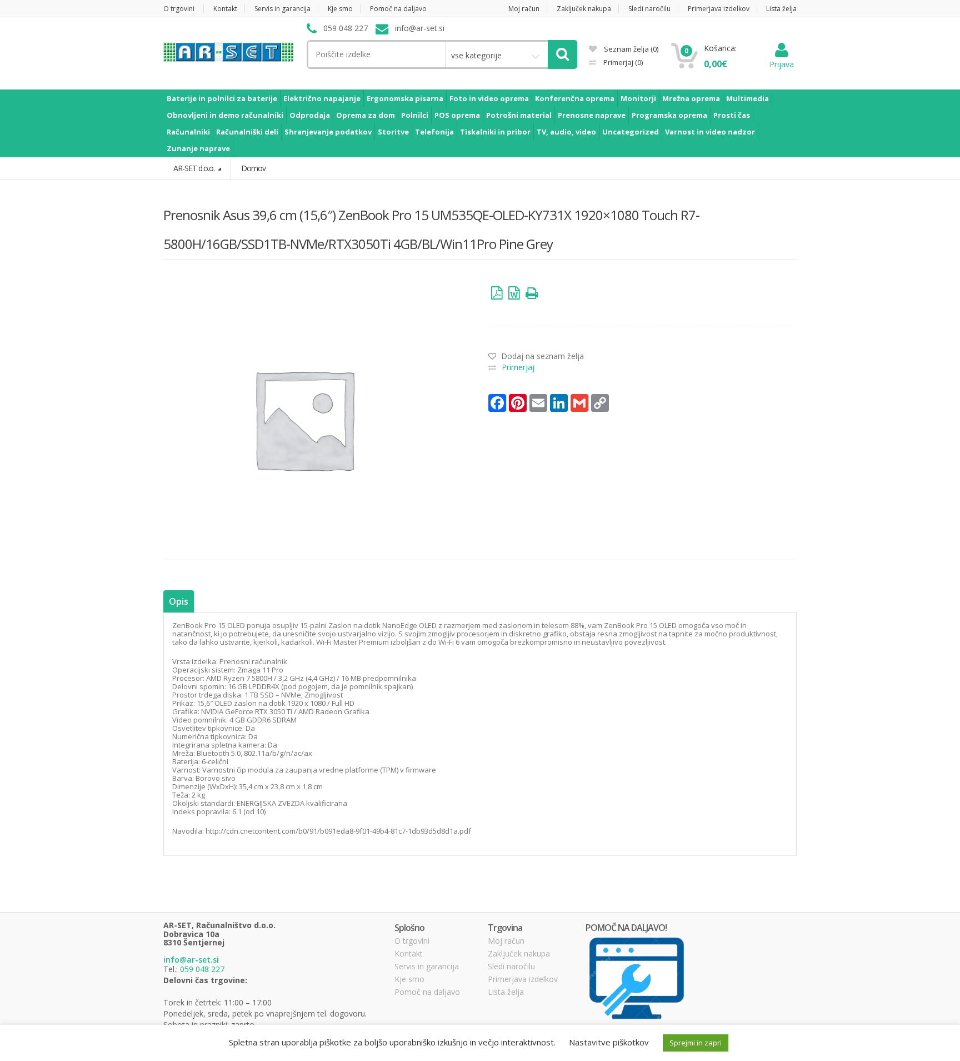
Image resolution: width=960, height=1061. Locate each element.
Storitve (393, 132)
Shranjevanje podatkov (328, 132)
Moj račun (523, 8)
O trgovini (178, 8)
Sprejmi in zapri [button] (695, 1043)
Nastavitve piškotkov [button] (609, 1042)
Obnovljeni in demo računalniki (225, 115)
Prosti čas (731, 115)
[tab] (179, 601)
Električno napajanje (322, 98)
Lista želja (781, 8)
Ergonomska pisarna (405, 98)
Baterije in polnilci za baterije (222, 98)
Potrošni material (519, 115)
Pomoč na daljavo (398, 8)
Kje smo (340, 8)
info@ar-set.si (191, 959)
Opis (178, 601)
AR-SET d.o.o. (194, 168)
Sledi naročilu (649, 8)
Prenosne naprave (592, 115)
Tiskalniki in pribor (495, 132)
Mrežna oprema (691, 98)
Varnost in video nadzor (710, 132)
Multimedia (747, 98)
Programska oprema (669, 115)
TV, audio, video (566, 132)
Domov (253, 168)
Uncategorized (630, 132)
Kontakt (225, 8)
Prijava (781, 64)
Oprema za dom (365, 115)
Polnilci (414, 115)
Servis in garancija (282, 8)
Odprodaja (309, 115)
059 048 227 (202, 969)
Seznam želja (630, 49)
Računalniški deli (247, 132)
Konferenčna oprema (574, 98)
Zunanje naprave (198, 148)
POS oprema (457, 115)
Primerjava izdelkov (718, 8)
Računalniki (188, 132)
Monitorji (638, 98)
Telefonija (434, 132)
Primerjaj (622, 62)
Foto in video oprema (489, 98)
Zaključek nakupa (584, 8)
